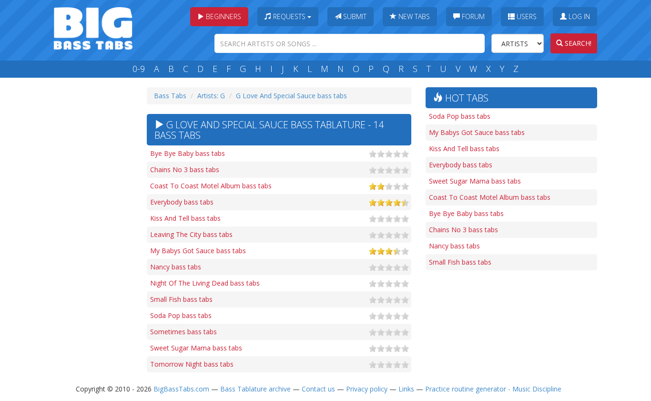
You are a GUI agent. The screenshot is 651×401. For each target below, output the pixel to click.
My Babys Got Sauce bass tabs (198, 250)
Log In (578, 16)
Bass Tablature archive (255, 388)
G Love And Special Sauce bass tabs (291, 95)
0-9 (138, 68)
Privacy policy (366, 388)
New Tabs (413, 16)
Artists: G (211, 95)
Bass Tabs (170, 95)
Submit (353, 16)
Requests (289, 16)
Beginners (222, 16)
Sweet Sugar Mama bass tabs (196, 347)
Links (406, 388)
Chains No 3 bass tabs (184, 169)
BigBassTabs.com (181, 388)
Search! (577, 43)
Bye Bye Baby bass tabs (187, 153)
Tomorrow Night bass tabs (192, 364)
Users (526, 16)
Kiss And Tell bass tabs (185, 218)
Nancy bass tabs (175, 266)
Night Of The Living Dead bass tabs (205, 283)
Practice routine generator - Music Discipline (493, 388)
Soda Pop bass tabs (181, 315)
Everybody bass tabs (182, 201)
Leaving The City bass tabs (191, 234)
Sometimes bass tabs (183, 331)
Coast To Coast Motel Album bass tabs (211, 185)
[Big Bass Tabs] (93, 27)
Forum (472, 16)
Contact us (318, 388)
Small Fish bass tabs (181, 299)
